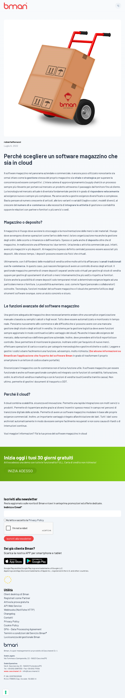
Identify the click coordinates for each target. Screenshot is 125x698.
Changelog (9, 613)
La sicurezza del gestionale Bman (22, 636)
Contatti (8, 617)
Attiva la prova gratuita (16, 601)
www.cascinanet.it (12, 671)
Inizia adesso (20, 470)
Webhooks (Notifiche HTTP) (19, 609)
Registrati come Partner (17, 597)
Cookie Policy (11, 625)
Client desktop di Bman (16, 594)
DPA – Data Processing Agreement (23, 629)
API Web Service (13, 605)
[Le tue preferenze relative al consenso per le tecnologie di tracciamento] (6, 692)
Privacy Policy (36, 520)
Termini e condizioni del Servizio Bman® (25, 633)
